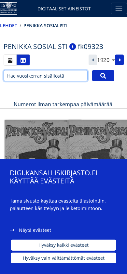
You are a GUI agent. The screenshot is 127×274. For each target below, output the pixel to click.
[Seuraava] (119, 60)
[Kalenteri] (10, 60)
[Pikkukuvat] (23, 60)
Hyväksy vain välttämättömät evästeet (64, 258)
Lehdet (8, 25)
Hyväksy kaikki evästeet (63, 245)
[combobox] (106, 60)
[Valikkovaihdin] (119, 8)
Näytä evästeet (35, 230)
